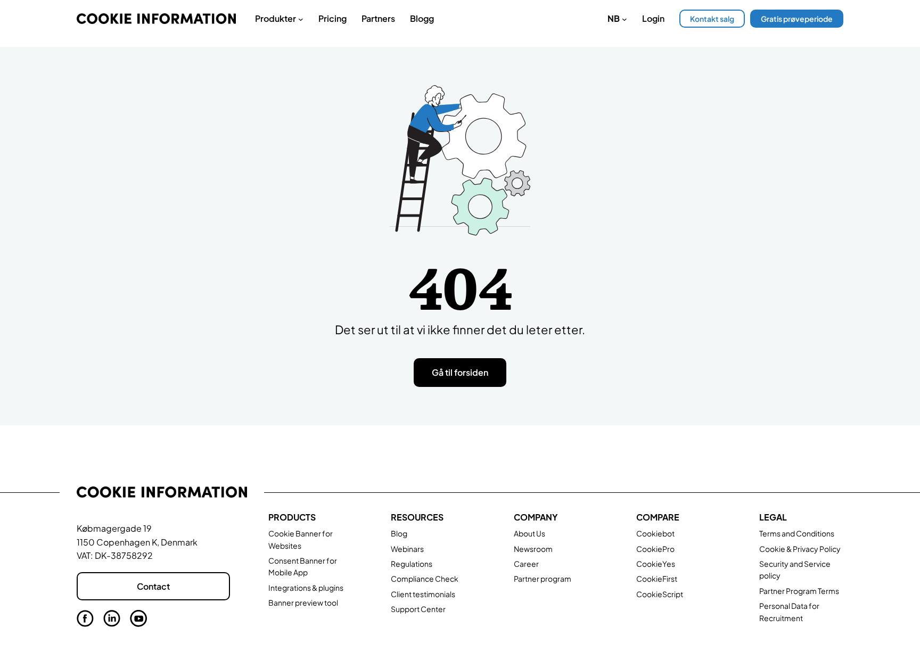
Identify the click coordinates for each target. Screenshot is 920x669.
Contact (153, 586)
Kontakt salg (712, 18)
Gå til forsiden (460, 372)
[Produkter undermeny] (300, 18)
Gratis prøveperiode (797, 18)
